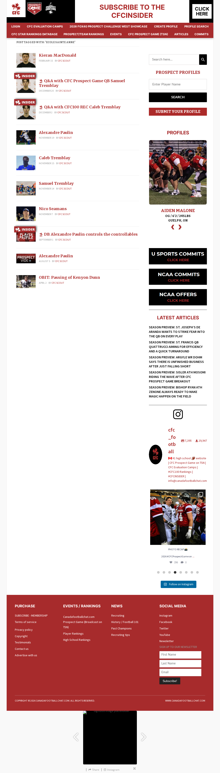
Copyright (21, 636)
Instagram (165, 615)
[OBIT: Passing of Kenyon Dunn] (26, 281)
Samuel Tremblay (56, 183)
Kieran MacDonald (57, 55)
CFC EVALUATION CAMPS (45, 26)
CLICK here (202, 11)
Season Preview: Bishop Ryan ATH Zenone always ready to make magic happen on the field (175, 391)
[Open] (178, 517)
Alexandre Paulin (56, 132)
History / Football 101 (125, 622)
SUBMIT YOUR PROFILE (178, 111)
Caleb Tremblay (54, 157)
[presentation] (173, 226)
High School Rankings (76, 640)
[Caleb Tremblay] (26, 162)
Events (116, 34)
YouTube (164, 635)
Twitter (164, 628)
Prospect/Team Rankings (84, 34)
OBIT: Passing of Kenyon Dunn (69, 277)
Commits (201, 34)
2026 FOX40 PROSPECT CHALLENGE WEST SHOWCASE (108, 26)
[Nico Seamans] (26, 213)
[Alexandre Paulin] (26, 137)
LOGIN (15, 26)
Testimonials (23, 642)
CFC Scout (64, 60)
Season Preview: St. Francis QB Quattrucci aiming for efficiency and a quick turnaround (176, 346)
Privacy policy (24, 630)
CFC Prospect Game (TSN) (148, 34)
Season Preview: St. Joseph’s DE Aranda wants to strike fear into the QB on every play (177, 331)
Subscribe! (170, 681)
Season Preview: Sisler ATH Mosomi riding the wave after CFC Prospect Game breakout (177, 376)
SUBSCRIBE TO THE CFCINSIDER (132, 11)
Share (95, 769)
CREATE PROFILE (166, 26)
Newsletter (166, 641)
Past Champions (121, 628)
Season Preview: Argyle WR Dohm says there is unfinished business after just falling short (176, 361)
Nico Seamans (53, 208)
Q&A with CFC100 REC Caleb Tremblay (82, 107)
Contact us (22, 649)
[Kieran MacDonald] (26, 60)
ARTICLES (181, 34)
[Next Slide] (144, 735)
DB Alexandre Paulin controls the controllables (91, 234)
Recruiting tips (120, 635)
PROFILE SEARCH (196, 26)
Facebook (165, 622)
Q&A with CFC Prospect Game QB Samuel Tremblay (82, 83)
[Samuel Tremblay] (26, 188)
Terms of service (26, 622)
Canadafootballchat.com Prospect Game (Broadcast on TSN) (82, 622)
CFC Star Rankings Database (34, 34)
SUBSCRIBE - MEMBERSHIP (31, 615)
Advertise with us (26, 655)
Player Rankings (73, 633)
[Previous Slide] (75, 735)
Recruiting (117, 615)
